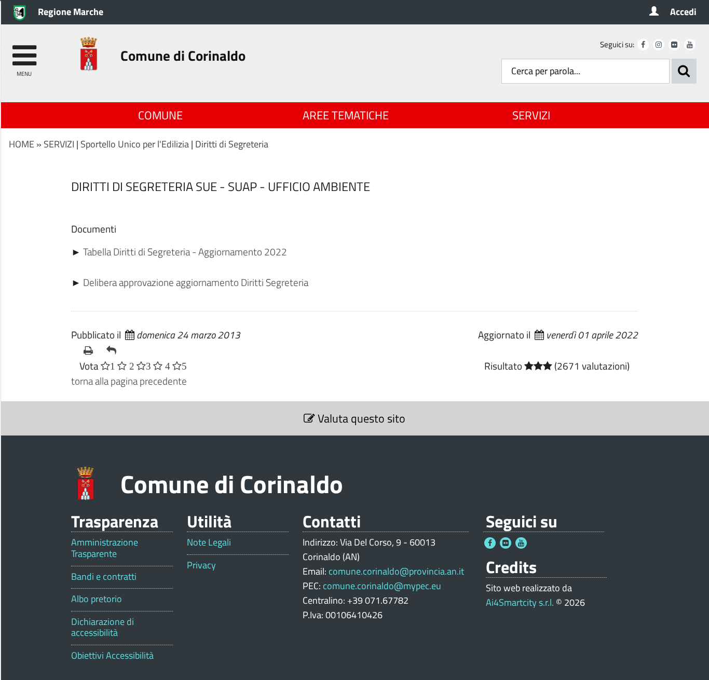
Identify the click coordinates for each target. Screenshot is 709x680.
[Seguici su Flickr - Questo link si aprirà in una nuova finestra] (674, 44)
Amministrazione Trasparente (104, 548)
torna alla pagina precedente (129, 380)
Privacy (201, 565)
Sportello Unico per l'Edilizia (134, 144)
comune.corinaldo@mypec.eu (382, 586)
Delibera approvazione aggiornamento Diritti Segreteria (195, 282)
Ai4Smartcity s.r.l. (520, 602)
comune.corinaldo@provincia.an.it (396, 571)
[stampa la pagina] (90, 350)
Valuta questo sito (360, 418)
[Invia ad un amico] (113, 350)
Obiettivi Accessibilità (112, 655)
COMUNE (160, 115)
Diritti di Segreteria (231, 144)
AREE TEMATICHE (346, 115)
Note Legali (209, 542)
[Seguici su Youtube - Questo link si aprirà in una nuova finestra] (690, 44)
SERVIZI (531, 115)
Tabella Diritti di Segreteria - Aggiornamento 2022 (185, 251)
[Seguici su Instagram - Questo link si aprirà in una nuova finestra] (658, 44)
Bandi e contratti (104, 576)
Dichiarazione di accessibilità (102, 627)
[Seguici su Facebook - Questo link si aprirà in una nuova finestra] (643, 44)
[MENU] (24, 51)
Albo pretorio (96, 599)
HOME (21, 144)
